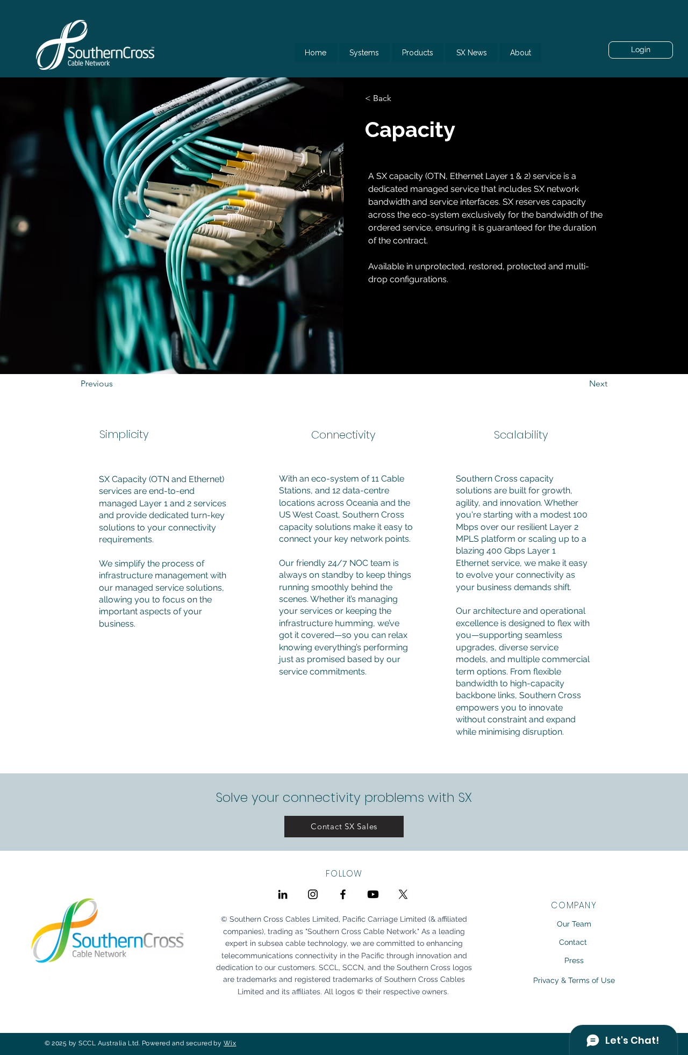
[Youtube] (373, 894)
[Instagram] (312, 894)
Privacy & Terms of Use (574, 980)
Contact (573, 942)
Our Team (574, 924)
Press (574, 960)
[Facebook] (342, 894)
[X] (403, 894)
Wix (230, 1043)
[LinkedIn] (282, 894)
